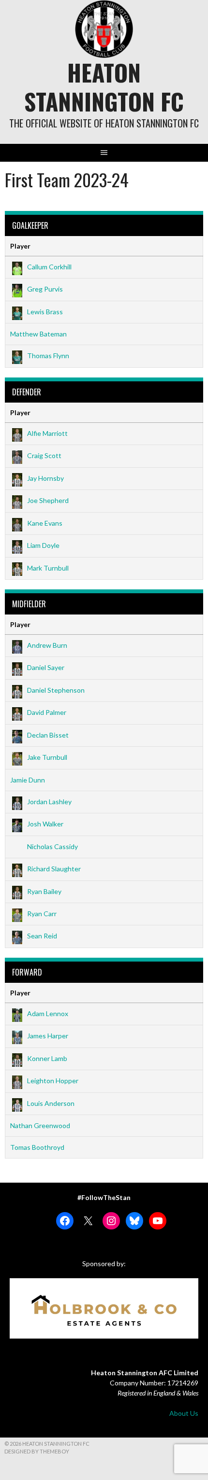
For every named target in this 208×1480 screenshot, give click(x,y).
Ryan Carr (42, 913)
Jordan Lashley (49, 801)
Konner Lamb (47, 1058)
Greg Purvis (45, 289)
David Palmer (46, 712)
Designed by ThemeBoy (36, 1451)
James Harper (47, 1036)
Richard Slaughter (54, 869)
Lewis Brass (45, 311)
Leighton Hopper (52, 1080)
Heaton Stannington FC (104, 86)
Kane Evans (44, 523)
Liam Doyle (43, 545)
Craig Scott (44, 455)
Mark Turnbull (48, 568)
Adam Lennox (47, 1013)
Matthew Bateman (38, 334)
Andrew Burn (47, 645)
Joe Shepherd (48, 500)
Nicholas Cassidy (52, 846)
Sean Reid (42, 936)
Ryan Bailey (44, 891)
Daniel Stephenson (56, 690)
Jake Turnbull (47, 757)
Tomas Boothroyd (37, 1147)
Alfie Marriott (47, 433)
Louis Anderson (50, 1103)
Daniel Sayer (45, 667)
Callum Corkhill (49, 267)
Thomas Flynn (48, 355)
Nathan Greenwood (40, 1125)
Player (20, 246)
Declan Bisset (48, 735)
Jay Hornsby (45, 478)
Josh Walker (45, 824)
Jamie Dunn (27, 780)
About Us (183, 1413)
